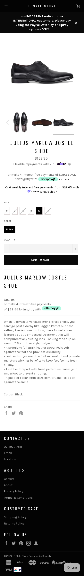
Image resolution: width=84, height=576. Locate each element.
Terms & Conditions (18, 497)
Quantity (9, 239)
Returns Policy (14, 523)
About (8, 485)
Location (10, 459)
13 (48, 210)
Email (8, 453)
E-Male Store (42, 6)
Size (6, 202)
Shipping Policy (15, 517)
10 (23, 210)
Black (9, 229)
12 (39, 210)
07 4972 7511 (13, 447)
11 (31, 210)
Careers (9, 479)
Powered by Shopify (40, 555)
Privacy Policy (13, 491)
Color (8, 221)
